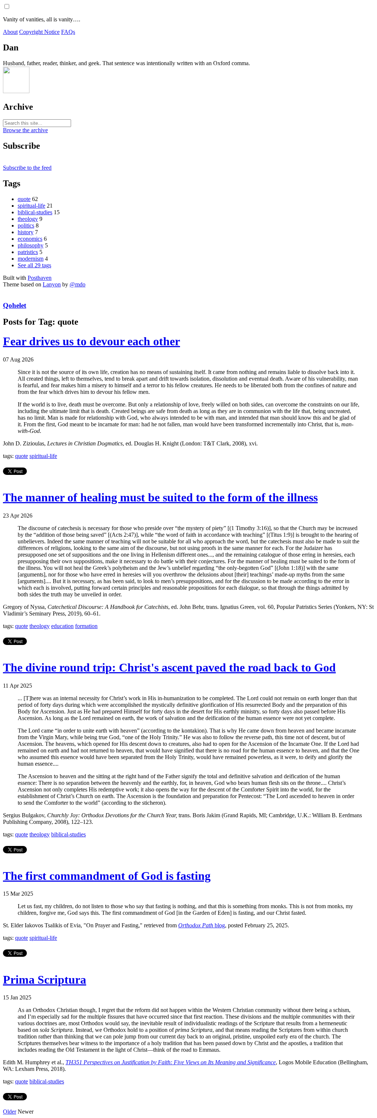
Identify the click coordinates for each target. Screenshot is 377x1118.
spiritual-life (31, 205)
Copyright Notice (39, 32)
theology (28, 219)
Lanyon (52, 284)
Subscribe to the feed (27, 168)
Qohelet (14, 305)
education (62, 626)
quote (24, 199)
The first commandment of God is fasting (107, 875)
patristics (28, 252)
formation (86, 626)
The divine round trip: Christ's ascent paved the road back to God (169, 667)
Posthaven (40, 278)
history (26, 232)
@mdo (77, 284)
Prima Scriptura (44, 979)
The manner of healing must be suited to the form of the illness (160, 497)
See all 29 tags (34, 265)
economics (30, 239)
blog (201, 925)
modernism (30, 258)
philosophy (30, 245)
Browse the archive (25, 130)
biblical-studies (35, 212)
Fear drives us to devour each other (91, 341)
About (10, 32)
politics (26, 225)
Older (9, 1111)
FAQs (68, 32)
